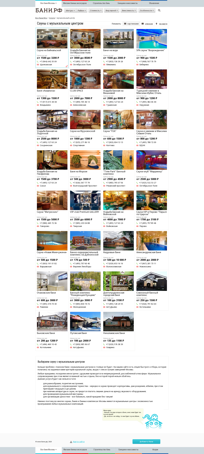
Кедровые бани (111, 252)
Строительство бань (101, 3)
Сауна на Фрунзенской (82, 131)
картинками (133, 23)
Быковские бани (46, 333)
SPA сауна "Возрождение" (150, 50)
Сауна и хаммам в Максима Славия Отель (151, 132)
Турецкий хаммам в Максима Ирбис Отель (148, 92)
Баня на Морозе (78, 171)
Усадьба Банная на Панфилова (47, 172)
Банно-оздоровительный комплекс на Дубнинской (84, 253)
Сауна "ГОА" (109, 131)
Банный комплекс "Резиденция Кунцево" (83, 294)
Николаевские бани (114, 333)
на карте (163, 23)
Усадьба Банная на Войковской (113, 213)
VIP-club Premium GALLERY (84, 211)
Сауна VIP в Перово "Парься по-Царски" (151, 213)
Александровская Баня (148, 252)
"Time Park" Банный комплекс (114, 172)
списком (149, 23)
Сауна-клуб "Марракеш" (149, 171)
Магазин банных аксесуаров (75, 3)
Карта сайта (79, 441)
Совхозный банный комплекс (147, 294)
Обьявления (154, 3)
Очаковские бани (46, 292)
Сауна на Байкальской (49, 50)
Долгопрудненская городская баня (113, 294)
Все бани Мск (41, 18)
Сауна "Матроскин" (47, 211)
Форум (155, 449)
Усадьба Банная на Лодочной (47, 132)
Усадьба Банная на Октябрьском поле (80, 51)
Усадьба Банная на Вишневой (113, 92)
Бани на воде (110, 50)
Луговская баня (78, 333)
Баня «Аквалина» (46, 90)
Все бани (44, 3)
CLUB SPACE (76, 90)
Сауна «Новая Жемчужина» (52, 252)
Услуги (52, 18)
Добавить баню (146, 442)
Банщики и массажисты (128, 3)
